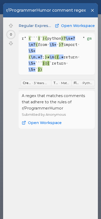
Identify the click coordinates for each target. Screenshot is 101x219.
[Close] (92, 10)
